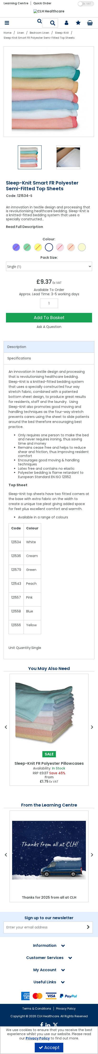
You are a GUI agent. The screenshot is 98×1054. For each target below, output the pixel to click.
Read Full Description (24, 226)
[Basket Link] (90, 23)
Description (16, 346)
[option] (49, 91)
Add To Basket (49, 318)
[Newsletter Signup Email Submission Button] (88, 927)
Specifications (19, 358)
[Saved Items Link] (78, 23)
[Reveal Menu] (7, 23)
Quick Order (42, 3)
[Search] (53, 22)
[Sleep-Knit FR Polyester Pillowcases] (49, 713)
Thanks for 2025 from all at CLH (49, 897)
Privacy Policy (66, 1008)
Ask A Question (49, 326)
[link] (41, 1025)
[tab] (49, 347)
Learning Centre (16, 3)
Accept (51, 1047)
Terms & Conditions (36, 1008)
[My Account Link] (66, 23)
